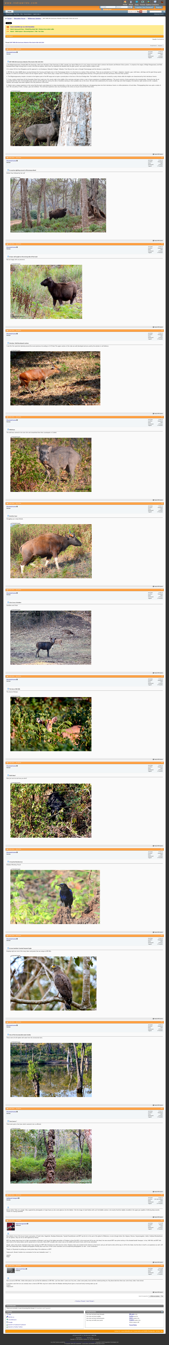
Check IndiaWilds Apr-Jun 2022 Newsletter (22, 27)
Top (162, 1296)
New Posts (16, 14)
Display (159, 45)
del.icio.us (11, 1317)
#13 (162, 1108)
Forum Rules (9, 14)
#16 (162, 1265)
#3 (162, 243)
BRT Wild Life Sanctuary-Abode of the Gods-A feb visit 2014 (27, 42)
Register (159, 7)
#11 (162, 935)
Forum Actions (27, 14)
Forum (9, 11)
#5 (162, 416)
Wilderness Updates (34, 18)
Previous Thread (80, 1301)
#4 (162, 330)
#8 (162, 676)
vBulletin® (84, 1337)
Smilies (131, 1316)
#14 (162, 1195)
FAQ (21, 14)
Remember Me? (107, 9)
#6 (162, 503)
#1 (162, 49)
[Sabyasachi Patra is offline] (11, 1270)
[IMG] (131, 1318)
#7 (162, 589)
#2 (162, 157)
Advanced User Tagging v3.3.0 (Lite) (73, 1342)
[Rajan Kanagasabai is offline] (11, 1226)
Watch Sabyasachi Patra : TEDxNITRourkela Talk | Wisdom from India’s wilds (32, 29)
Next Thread (89, 1301)
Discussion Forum (19, 18)
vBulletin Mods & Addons (89, 1342)
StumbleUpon (12, 1320)
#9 (162, 762)
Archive (158, 1331)
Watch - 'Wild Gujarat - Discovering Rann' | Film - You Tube (27, 31)
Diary (137, 4)
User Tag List (9, 36)
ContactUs (155, 4)
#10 (162, 849)
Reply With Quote (159, 154)
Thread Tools (153, 45)
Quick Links (36, 14)
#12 (162, 1022)
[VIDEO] (131, 1320)
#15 (162, 1220)
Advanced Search (159, 14)
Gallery (148, 4)
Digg (9, 1314)
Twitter (20, 1327)
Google (10, 1322)
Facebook (23, 1325)
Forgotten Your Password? (144, 7)
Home (125, 4)
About (131, 4)
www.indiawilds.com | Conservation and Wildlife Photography (138, 1331)
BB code (131, 1314)
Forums (142, 4)
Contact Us (117, 1331)
